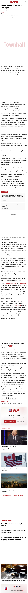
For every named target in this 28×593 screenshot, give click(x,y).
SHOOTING (20, 403)
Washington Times (11, 283)
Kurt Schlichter (4, 470)
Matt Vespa (4, 449)
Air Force (18, 305)
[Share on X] (2, 398)
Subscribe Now (20, 421)
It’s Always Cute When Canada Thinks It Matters (12, 469)
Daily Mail (23, 283)
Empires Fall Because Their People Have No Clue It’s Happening (13, 531)
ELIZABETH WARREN (12, 403)
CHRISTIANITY (4, 403)
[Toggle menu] (2, 2)
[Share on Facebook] (7, 398)
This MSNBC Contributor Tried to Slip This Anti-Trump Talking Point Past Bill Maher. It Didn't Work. (13, 447)
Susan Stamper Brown (6, 10)
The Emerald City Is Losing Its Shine (10, 490)
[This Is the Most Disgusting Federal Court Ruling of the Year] (14, 571)
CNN (10, 346)
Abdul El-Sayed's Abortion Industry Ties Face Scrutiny (13, 524)
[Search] (25, 1)
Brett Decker (4, 491)
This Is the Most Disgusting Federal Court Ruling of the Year (13, 581)
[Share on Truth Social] (5, 398)
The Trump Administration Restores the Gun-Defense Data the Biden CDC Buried (13, 538)
